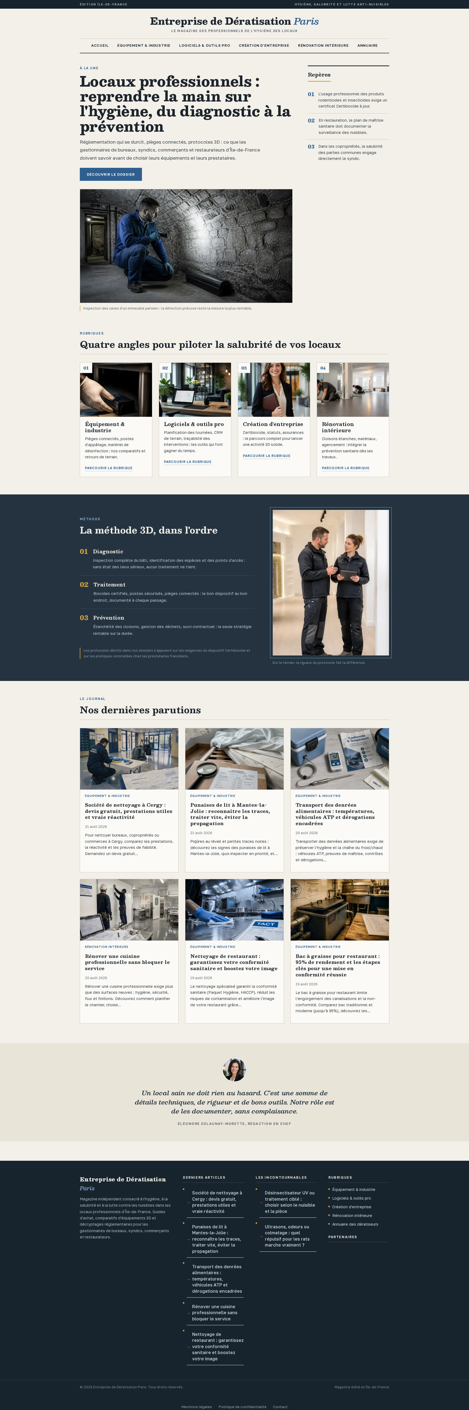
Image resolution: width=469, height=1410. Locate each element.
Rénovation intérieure (323, 45)
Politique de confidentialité (242, 1407)
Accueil (100, 45)
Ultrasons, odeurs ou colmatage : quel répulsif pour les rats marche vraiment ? (287, 1236)
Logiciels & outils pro (204, 45)
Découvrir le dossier (111, 174)
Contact (280, 1407)
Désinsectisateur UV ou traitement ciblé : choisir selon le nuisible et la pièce (290, 1202)
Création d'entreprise (264, 45)
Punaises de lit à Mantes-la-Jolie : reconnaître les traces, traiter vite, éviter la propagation (216, 1239)
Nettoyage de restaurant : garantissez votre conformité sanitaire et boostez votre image (218, 1346)
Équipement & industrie (143, 45)
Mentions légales (196, 1407)
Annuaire (367, 45)
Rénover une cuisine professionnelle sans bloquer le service (214, 1312)
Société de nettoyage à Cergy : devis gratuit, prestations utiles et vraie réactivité (217, 1202)
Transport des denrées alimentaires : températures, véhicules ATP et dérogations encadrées (217, 1279)
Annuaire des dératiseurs (355, 1224)
